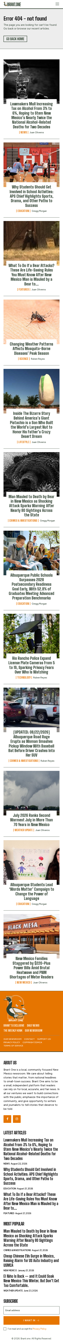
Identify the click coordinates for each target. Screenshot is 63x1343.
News (23, 132)
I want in (29, 1320)
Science (23, 358)
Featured (24, 289)
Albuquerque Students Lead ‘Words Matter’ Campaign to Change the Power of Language (31, 891)
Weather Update (24, 830)
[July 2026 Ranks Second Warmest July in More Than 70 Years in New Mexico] (31, 793)
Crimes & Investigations (23, 520)
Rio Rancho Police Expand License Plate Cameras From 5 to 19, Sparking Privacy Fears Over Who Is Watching (31, 665)
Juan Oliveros (37, 132)
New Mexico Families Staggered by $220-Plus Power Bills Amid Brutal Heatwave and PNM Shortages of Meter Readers (31, 967)
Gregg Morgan (39, 211)
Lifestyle (23, 442)
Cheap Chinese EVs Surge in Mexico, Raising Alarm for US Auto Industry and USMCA (31, 1261)
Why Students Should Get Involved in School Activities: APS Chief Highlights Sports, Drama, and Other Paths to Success (31, 196)
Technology (24, 677)
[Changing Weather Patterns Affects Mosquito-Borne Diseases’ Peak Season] (31, 322)
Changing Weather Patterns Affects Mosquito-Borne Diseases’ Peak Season (31, 349)
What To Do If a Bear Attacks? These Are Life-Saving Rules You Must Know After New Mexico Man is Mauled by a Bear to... (31, 274)
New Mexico (23, 982)
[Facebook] (7, 1119)
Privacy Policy (39, 1328)
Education (23, 211)
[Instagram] (17, 1119)
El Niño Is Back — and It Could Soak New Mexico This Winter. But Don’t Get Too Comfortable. (31, 1281)
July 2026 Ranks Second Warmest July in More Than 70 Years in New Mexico (31, 820)
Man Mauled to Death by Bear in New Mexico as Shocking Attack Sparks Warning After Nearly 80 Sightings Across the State (31, 505)
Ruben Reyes (38, 359)
